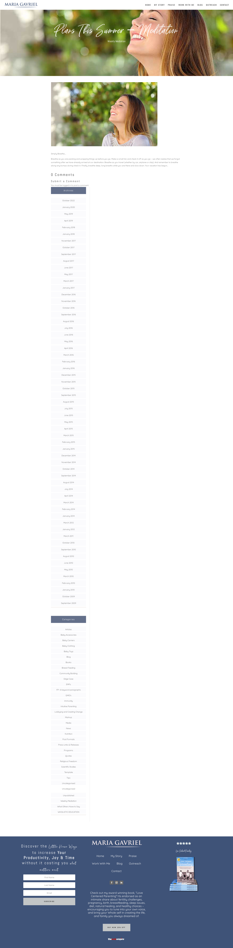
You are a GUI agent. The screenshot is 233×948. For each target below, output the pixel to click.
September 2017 (68, 254)
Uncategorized (68, 789)
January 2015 (68, 449)
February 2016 (68, 361)
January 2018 (68, 234)
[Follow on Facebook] (112, 883)
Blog (200, 5)
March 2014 (68, 502)
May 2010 (68, 569)
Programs (68, 750)
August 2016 (68, 321)
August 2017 (68, 261)
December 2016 (69, 294)
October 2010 (68, 542)
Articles (68, 629)
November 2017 (69, 240)
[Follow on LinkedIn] (121, 883)
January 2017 (68, 288)
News (68, 728)
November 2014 (69, 462)
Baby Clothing (68, 646)
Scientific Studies (68, 767)
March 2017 (68, 281)
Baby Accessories (68, 635)
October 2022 (68, 200)
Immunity (68, 701)
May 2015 (68, 422)
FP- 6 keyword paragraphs (68, 690)
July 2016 (68, 328)
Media (68, 723)
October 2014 (68, 469)
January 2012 (68, 529)
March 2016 (68, 355)
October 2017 (68, 247)
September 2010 (68, 549)
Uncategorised (68, 783)
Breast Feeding (68, 668)
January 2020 (68, 207)
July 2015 (68, 408)
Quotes (68, 756)
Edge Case (68, 679)
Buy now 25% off (116, 927)
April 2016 (68, 348)
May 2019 (68, 214)
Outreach (211, 5)
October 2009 (68, 596)
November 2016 (68, 301)
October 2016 (69, 308)
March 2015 (68, 435)
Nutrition (68, 734)
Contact (224, 5)
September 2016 (68, 314)
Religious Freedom (68, 761)
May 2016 (68, 341)
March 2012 (68, 522)
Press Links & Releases (68, 745)
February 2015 (68, 442)
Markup (68, 717)
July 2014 (68, 489)
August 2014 (68, 482)
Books (68, 662)
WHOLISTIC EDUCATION (68, 812)
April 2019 (68, 220)
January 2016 (68, 368)
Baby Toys (68, 651)
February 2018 (68, 227)
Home (148, 5)
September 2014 (68, 475)
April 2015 (68, 428)
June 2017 (68, 267)
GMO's (68, 695)
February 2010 (68, 583)
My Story (159, 5)
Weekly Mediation (116, 41)
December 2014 (68, 455)
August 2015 (68, 402)
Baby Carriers (68, 640)
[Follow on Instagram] (116, 883)
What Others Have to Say (68, 806)
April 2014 (68, 496)
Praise (171, 5)
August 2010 (68, 556)
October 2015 (69, 388)
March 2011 (68, 536)
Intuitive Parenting (68, 706)
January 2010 (68, 590)
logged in (66, 185)
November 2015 (68, 382)
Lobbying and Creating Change (69, 712)
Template (68, 772)
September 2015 (68, 395)
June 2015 (68, 415)
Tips (68, 778)
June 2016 (68, 334)
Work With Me (186, 5)
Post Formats (68, 739)
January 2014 (68, 516)
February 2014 (68, 509)
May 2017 (68, 274)
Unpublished (68, 795)
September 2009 (68, 603)
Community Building (68, 673)
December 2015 (69, 375)
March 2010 (68, 576)
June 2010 (68, 563)
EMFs (68, 684)
